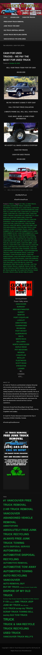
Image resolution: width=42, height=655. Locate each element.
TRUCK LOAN (13, 272)
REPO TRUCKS (20, 268)
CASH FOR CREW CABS (17, 217)
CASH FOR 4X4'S (16, 208)
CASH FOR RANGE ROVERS (22, 256)
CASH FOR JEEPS (14, 243)
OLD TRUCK (9, 608)
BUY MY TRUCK (11, 586)
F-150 (6, 601)
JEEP (30, 601)
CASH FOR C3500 (23, 214)
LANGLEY (21, 320)
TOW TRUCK (21, 615)
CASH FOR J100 (24, 237)
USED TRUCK (12, 633)
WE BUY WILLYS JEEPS (26, 272)
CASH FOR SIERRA (9, 260)
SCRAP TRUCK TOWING (15, 611)
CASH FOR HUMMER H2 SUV (24, 231)
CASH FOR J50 (8, 241)
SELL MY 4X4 (29, 268)
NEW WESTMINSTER (21, 309)
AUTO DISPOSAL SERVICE (16, 546)
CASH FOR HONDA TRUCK (18, 229)
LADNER (21, 368)
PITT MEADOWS (21, 350)
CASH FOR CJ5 (19, 215)
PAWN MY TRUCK (24, 266)
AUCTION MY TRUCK (16, 206)
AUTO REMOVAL (11, 583)
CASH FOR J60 (18, 241)
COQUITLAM (21, 355)
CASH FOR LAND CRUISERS (20, 249)
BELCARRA (21, 342)
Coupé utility (33, 587)
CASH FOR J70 (28, 241)
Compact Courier (24, 587)
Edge (10, 599)
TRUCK (11, 204)
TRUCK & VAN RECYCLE (19, 624)
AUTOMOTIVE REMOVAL (15, 562)
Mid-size (26, 605)
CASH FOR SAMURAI (31, 258)
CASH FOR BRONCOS (27, 210)
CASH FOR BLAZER (13, 210)
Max (22, 605)
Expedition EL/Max (28, 599)
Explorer (36, 599)
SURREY (21, 312)
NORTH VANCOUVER (21, 344)
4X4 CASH (6, 206)
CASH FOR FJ (30, 221)
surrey (6, 615)
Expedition (19, 599)
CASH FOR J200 (11, 239)
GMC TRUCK (21, 601)
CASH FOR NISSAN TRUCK (17, 253)
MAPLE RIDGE (21, 347)
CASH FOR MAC (18, 251)
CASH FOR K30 (12, 247)
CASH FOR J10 (13, 237)
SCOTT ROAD (21, 363)
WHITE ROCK (21, 339)
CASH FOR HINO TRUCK (24, 227)
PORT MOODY (21, 331)
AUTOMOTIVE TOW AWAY (19, 567)
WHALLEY (21, 358)
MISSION (21, 352)
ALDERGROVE (21, 333)
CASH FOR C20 (26, 212)
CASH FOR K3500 (23, 247)
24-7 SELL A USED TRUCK (27, 204)
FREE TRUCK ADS (17, 264)
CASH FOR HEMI (27, 225)
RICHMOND (21, 328)
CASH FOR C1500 (14, 212)
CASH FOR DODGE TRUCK (20, 219)
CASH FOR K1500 (14, 245)
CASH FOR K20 (26, 245)
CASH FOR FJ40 (8, 223)
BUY (22, 583)
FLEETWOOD (21, 360)
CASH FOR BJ (27, 208)
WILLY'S (29, 636)
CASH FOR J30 (21, 239)
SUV (12, 615)
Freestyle (11, 602)
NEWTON (21, 315)
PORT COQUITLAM (21, 317)
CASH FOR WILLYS (19, 262)
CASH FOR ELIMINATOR (18, 221)
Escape (14, 599)
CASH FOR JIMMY (26, 243)
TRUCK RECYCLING (16, 628)
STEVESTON (21, 366)
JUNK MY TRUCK (11, 604)
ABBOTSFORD (21, 323)
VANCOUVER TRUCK (13, 636)
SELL (30, 611)
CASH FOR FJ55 (19, 223)
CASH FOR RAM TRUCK (18, 254)
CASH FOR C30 (12, 214)
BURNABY (21, 307)
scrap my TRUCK (24, 608)
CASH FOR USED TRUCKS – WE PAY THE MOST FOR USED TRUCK (17, 56)
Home (5, 17)
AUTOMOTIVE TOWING (17, 571)
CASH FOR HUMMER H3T (26, 233)
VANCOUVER (21, 304)
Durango (5, 599)
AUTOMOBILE (12, 550)
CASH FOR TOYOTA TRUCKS (25, 260)
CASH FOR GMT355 (15, 225)
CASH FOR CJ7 (29, 215)
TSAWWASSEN (21, 325)
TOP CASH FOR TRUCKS (25, 270)
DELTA (21, 336)
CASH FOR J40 (31, 239)
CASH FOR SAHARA (17, 258)
